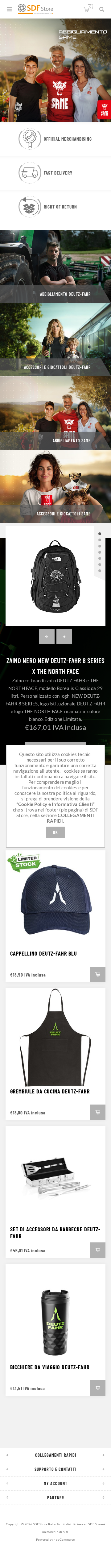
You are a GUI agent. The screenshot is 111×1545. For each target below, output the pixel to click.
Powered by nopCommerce (55, 1539)
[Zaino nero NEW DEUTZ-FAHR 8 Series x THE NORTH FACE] (55, 576)
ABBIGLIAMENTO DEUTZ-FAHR (65, 294)
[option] (55, 69)
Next (64, 636)
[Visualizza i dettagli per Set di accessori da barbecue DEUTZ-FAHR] (55, 1176)
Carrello (90, 6)
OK (55, 832)
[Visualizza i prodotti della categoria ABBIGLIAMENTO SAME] (55, 413)
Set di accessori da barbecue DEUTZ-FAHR (55, 1232)
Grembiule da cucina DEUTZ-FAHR (50, 1091)
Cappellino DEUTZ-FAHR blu (43, 953)
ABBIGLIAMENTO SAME (72, 440)
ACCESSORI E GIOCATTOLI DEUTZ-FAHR (57, 367)
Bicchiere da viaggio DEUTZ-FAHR (49, 1367)
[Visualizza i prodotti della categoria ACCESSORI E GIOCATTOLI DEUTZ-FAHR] (55, 340)
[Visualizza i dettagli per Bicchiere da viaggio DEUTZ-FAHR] (55, 1314)
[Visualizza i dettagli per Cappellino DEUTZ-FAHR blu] (55, 900)
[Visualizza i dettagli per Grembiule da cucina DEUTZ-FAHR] (55, 1038)
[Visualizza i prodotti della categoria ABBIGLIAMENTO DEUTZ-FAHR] (55, 266)
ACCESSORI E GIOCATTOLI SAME (64, 513)
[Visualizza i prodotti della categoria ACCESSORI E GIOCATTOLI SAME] (55, 486)
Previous (47, 636)
